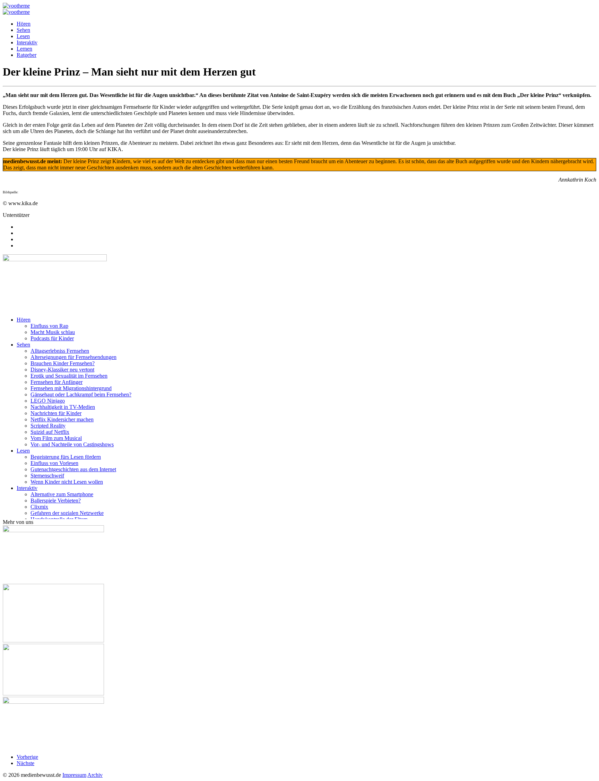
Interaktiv (27, 42)
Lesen (23, 36)
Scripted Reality (48, 426)
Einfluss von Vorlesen (54, 463)
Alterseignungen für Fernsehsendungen (73, 357)
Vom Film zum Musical (56, 438)
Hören (24, 24)
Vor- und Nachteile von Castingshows (72, 444)
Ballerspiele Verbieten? (56, 500)
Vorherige (27, 757)
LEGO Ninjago (48, 401)
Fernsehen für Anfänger (57, 382)
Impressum (74, 775)
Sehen (23, 30)
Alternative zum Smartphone (62, 494)
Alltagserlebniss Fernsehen (60, 351)
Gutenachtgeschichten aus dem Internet (73, 469)
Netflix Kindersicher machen (62, 419)
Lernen (24, 49)
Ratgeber (26, 55)
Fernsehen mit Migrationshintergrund (71, 388)
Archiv (95, 775)
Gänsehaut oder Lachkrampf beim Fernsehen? (81, 394)
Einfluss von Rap (49, 326)
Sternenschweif (47, 476)
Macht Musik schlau (53, 332)
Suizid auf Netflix (50, 432)
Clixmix (39, 507)
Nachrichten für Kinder (56, 413)
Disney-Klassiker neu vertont (62, 369)
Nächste (25, 763)
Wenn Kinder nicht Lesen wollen (67, 482)
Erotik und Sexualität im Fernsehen (69, 376)
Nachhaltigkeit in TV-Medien (63, 407)
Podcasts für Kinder (52, 338)
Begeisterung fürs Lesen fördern (66, 457)
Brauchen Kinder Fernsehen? (63, 363)
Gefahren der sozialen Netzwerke (67, 513)
